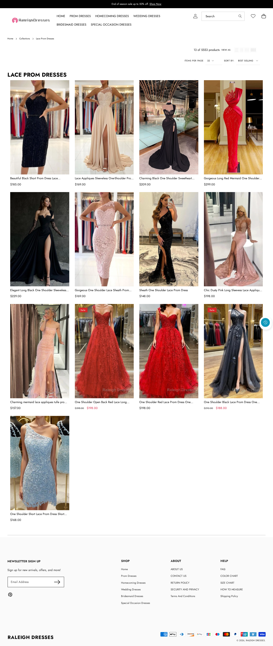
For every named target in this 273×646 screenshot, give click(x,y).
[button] (265, 332)
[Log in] (195, 16)
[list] (236, 50)
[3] (246, 50)
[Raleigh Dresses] (31, 20)
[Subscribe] (57, 582)
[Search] (240, 16)
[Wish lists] (253, 16)
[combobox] (223, 16)
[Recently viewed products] (265, 322)
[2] (241, 50)
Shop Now (155, 4)
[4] (253, 50)
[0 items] (263, 16)
